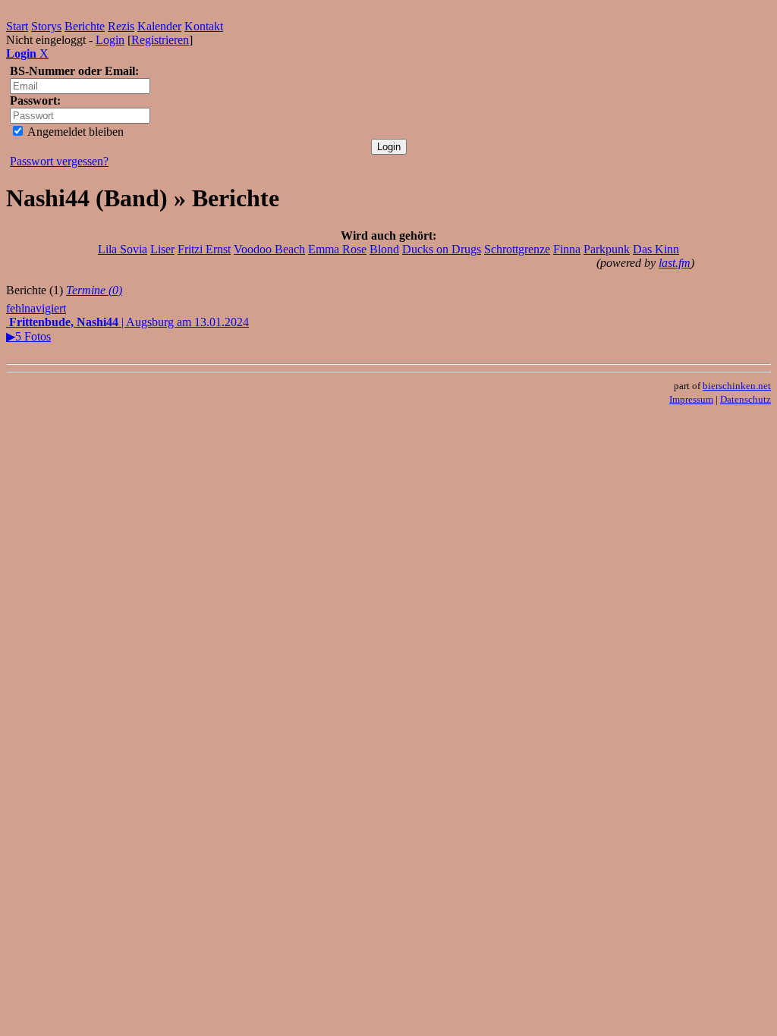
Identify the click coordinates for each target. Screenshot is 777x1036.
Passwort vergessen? (59, 161)
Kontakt (203, 26)
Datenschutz (745, 399)
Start (17, 26)
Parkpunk (607, 249)
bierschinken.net (737, 385)
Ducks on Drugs (441, 249)
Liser (162, 249)
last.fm (674, 262)
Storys (46, 26)
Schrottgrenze (517, 249)
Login (110, 39)
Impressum (691, 399)
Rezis (121, 26)
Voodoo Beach (269, 249)
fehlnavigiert (36, 308)
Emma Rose (337, 249)
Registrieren (160, 39)
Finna (566, 249)
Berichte (84, 26)
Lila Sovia (122, 249)
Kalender (159, 26)
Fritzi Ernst (204, 249)
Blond (384, 249)
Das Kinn (656, 249)
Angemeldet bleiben (74, 131)
